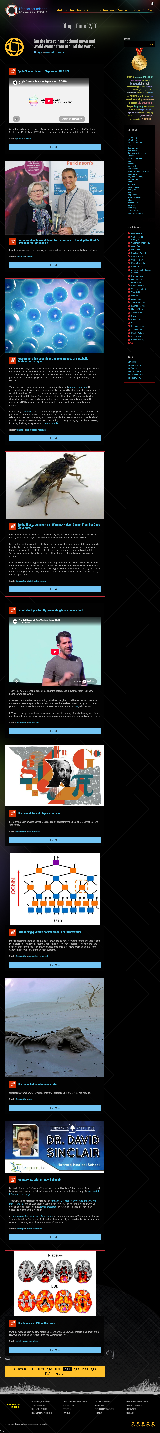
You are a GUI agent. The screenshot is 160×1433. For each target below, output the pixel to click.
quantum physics (34, 956)
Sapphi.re (45, 1424)
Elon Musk (132, 150)
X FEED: (34, 1405)
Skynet (131, 156)
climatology (133, 210)
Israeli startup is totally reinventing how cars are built (50, 610)
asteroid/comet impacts (138, 171)
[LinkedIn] (143, 1424)
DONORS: (97, 1405)
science (35, 1341)
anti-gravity (133, 166)
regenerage (145, 109)
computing (31, 722)
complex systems (135, 213)
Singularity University (137, 153)
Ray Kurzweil (133, 148)
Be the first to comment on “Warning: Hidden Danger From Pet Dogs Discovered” (59, 526)
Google (127, 97)
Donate (105, 10)
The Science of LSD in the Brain (36, 1323)
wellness (146, 119)
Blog (66, 10)
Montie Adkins (137, 333)
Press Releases (149, 10)
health (133, 96)
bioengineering (134, 187)
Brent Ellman (137, 319)
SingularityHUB (134, 378)
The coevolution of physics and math (40, 813)
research (141, 113)
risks (145, 113)
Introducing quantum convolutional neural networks (49, 932)
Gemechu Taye (137, 260)
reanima (137, 109)
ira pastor (132, 103)
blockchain (149, 87)
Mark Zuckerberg (135, 158)
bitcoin (142, 87)
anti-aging (148, 77)
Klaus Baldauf (137, 285)
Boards (72, 10)
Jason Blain (136, 329)
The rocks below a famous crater (38, 1084)
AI (133, 77)
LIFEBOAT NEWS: (68, 1401)
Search (152, 44)
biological (132, 189)
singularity (150, 113)
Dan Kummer (137, 276)
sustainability (137, 116)
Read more (55, 147)
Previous (21, 1369)
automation (133, 179)
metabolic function (77, 387)
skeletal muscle (50, 423)
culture (148, 90)
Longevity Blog (134, 365)
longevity (139, 106)
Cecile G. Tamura (138, 289)
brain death (130, 90)
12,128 (41, 1369)
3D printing (132, 137)
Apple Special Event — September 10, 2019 (43, 71)
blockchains (133, 202)
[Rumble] (153, 1424)
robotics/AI (44, 956)
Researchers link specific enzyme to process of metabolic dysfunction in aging (53, 360)
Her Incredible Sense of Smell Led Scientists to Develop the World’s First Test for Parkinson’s (59, 242)
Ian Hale (18, 1341)
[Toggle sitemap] (147, 3)
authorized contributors (54, 52)
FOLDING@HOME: (100, 1409)
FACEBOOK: (35, 1401)
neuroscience (27, 1341)
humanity (152, 97)
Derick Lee (135, 295)
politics (131, 110)
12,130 (58, 1369)
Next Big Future (134, 371)
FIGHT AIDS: (35, 1409)
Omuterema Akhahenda (136, 280)
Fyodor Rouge (20, 257)
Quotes (132, 10)
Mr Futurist (132, 368)
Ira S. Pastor (136, 336)
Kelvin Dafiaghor (138, 263)
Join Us (113, 10)
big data (131, 184)
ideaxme (128, 100)
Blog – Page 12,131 (80, 26)
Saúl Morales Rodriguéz (137, 238)
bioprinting (132, 195)
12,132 (76, 1369)
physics (40, 831)
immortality (136, 99)
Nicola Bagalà (20, 1229)
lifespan (130, 106)
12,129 (49, 1369)
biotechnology (133, 87)
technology (146, 115)
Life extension (145, 103)
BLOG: (65, 1405)
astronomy (132, 174)
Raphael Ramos (138, 306)
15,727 (47, 1373)
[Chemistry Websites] (139, 60)
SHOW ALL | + (131, 343)
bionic (130, 192)
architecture (133, 169)
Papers (98, 10)
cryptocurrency (142, 90)
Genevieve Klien (21, 581)
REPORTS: (66, 1409)
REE (76, 706)
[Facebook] (133, 1424)
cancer (135, 90)
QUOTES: (129, 1413)
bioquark (135, 84)
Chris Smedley (137, 340)
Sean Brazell (136, 312)
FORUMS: (98, 1413)
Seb (133, 323)
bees (130, 182)
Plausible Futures (135, 374)
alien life (131, 163)
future (145, 93)
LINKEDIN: (98, 1401)
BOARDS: (129, 1405)
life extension (42, 430)
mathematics (32, 831)
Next (58, 1373)
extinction (139, 93)
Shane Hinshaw (138, 302)
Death (151, 90)
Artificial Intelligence (135, 80)
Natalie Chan (137, 309)
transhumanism (135, 119)
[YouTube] (148, 1424)
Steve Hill (135, 316)
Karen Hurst (136, 266)
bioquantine (146, 80)
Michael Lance (137, 326)
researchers (28, 411)
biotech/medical (31, 430)
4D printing (132, 140)
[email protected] (48, 1206)
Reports (90, 10)
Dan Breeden (137, 249)
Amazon (55, 1200)
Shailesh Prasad (138, 253)
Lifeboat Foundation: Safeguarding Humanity (26, 10)
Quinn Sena (20, 138)
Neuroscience (151, 107)
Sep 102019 (13, 71)
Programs (81, 10)
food (37, 722)
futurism (28, 138)
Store (139, 10)
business (132, 205)
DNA (130, 145)
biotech (145, 83)
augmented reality (136, 176)
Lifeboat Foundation (21, 1424)
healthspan (143, 96)
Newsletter (122, 10)
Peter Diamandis (135, 143)
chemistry (132, 208)
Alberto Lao (136, 299)
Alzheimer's (138, 78)
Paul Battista (20, 430)
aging (129, 77)
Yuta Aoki (135, 292)
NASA (146, 107)
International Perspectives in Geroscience (32, 1216)
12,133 (85, 1369)
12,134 (93, 1369)
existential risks (131, 93)
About (59, 10)
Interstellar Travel (148, 100)
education (43, 581)
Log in (40, 52)
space (30, 1099)
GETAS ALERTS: (131, 1401)
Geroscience (133, 362)
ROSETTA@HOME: (37, 1413)
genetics (29, 1229)
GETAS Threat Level (13, 1406)
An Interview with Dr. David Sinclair (39, 1179)
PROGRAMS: (130, 1409)
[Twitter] (138, 1424)
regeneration (133, 112)
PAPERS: (66, 1413)
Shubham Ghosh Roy (140, 243)
